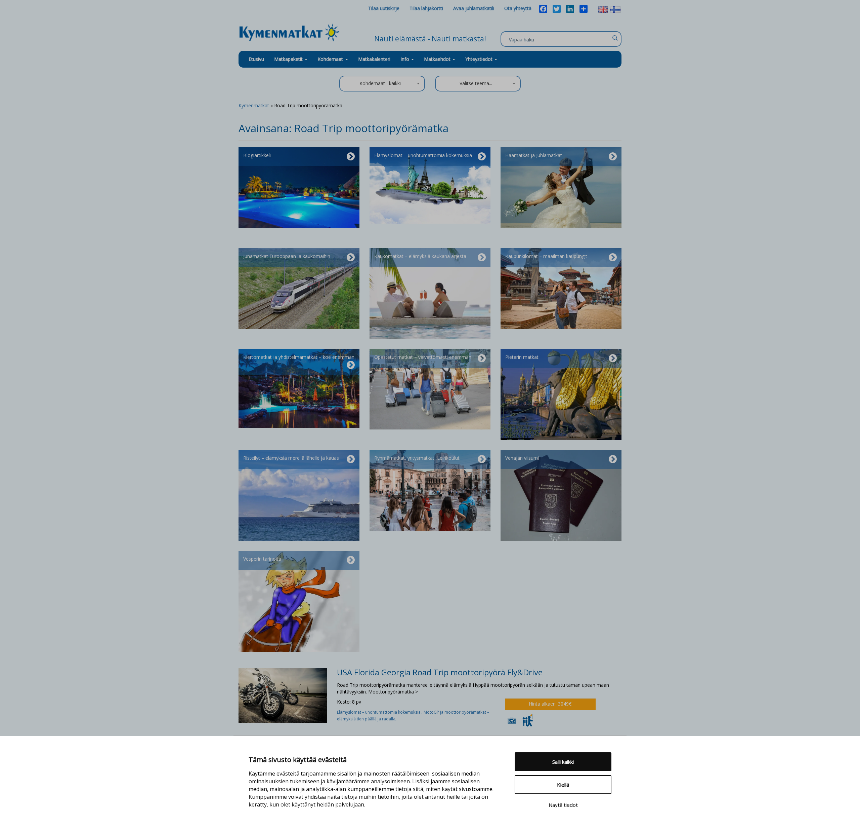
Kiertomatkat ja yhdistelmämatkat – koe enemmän (298, 357)
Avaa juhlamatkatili (473, 8)
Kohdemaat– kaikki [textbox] (380, 83)
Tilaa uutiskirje (383, 8)
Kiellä (563, 784)
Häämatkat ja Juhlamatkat (533, 155)
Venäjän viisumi (522, 458)
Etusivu (256, 59)
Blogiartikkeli (257, 155)
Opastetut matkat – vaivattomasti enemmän (422, 357)
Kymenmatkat (254, 105)
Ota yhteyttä (517, 8)
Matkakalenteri (374, 59)
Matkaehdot (438, 59)
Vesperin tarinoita (262, 559)
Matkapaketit (289, 59)
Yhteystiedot (479, 59)
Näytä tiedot (563, 804)
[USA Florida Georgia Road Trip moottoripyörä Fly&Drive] (283, 694)
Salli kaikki (563, 761)
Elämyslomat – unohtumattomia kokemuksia (423, 155)
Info (405, 59)
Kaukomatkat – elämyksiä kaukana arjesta (420, 256)
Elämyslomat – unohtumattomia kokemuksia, (380, 712)
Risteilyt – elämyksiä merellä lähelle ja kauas (291, 458)
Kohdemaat (330, 59)
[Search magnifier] (614, 38)
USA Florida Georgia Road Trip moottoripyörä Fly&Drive (440, 672)
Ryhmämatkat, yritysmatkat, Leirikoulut (417, 458)
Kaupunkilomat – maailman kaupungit (546, 256)
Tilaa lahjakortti (426, 8)
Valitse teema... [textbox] (476, 83)
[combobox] (382, 83)
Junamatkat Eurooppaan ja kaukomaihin (286, 256)
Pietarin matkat (522, 357)
